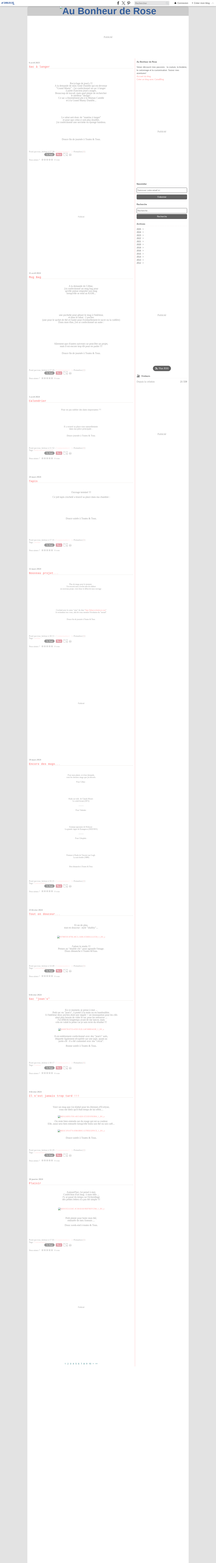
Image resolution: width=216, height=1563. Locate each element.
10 (90, 1364)
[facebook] (118, 3)
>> (96, 1364)
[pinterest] (129, 3)
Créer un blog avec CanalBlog (150, 79)
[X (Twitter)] (123, 3)
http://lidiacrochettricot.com (95, 610)
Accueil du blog (144, 76)
